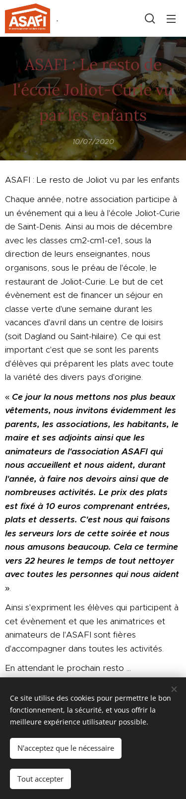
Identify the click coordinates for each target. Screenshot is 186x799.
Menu (171, 18)
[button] (150, 18)
